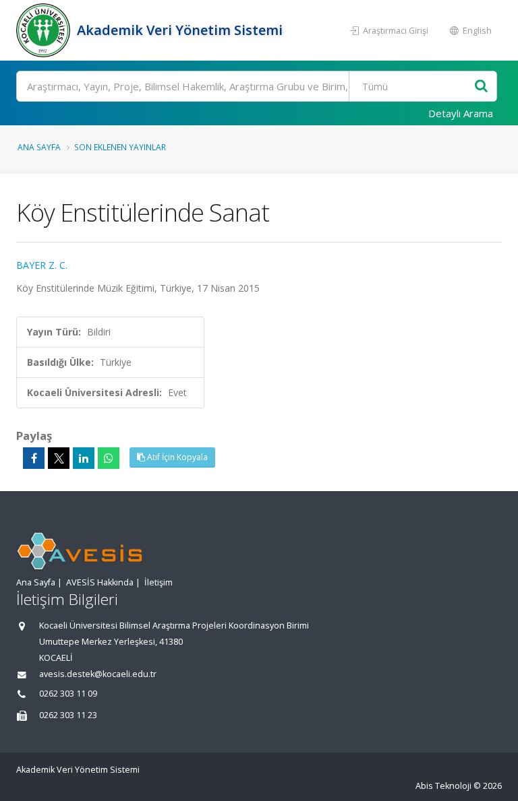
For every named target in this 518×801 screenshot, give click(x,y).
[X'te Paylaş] (58, 458)
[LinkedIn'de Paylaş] (83, 458)
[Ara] (481, 86)
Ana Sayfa (39, 146)
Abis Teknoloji (443, 786)
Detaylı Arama (460, 113)
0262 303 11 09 (68, 693)
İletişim (158, 582)
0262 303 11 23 (68, 715)
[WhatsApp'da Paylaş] (108, 458)
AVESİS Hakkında (100, 582)
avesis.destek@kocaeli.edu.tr (97, 674)
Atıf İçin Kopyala (176, 457)
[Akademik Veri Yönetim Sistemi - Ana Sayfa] (45, 30)
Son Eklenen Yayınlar (120, 146)
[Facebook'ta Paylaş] (34, 458)
